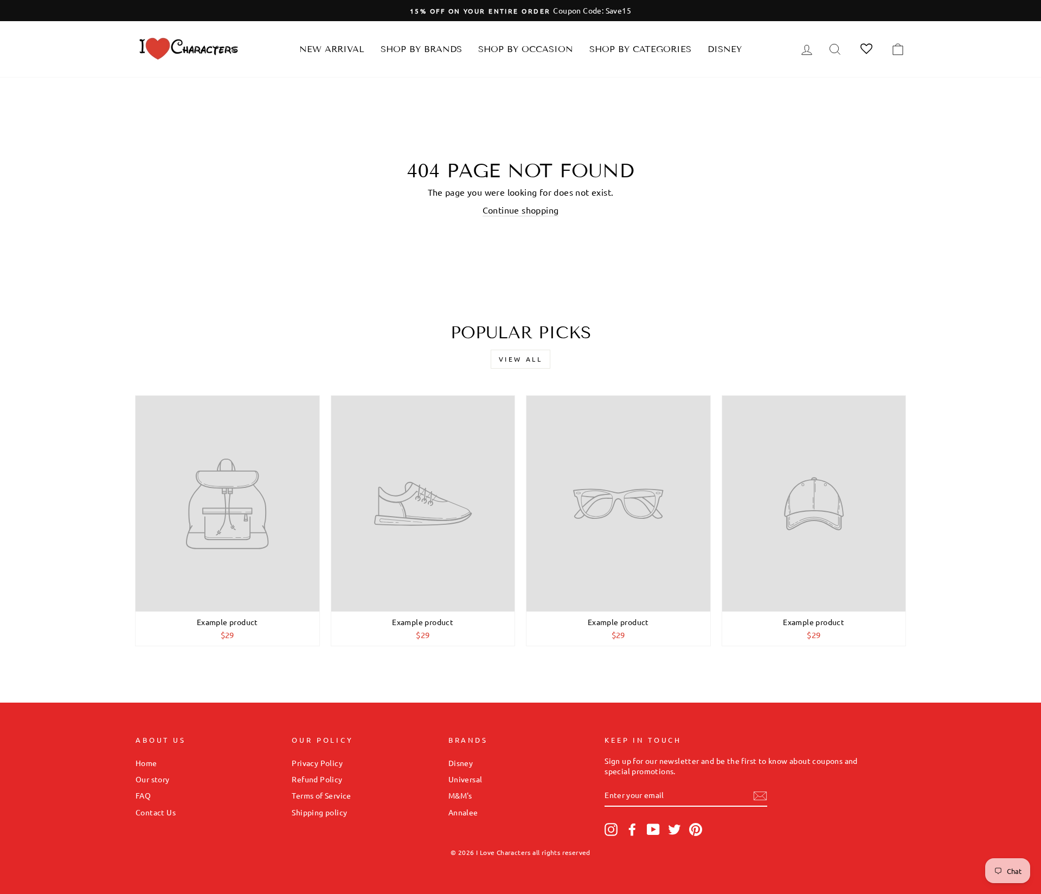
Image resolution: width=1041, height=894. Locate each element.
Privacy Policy (317, 763)
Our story (153, 779)
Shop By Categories (640, 49)
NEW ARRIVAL (331, 49)
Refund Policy (317, 779)
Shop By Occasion (525, 49)
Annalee (463, 812)
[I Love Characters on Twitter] (674, 829)
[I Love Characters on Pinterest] (695, 829)
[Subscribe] (760, 795)
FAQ (143, 795)
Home (146, 763)
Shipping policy (319, 812)
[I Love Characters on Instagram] (611, 829)
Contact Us (156, 812)
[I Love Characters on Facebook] (632, 829)
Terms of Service (321, 795)
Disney (725, 49)
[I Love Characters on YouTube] (653, 829)
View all (521, 359)
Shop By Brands (421, 49)
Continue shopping (521, 209)
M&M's (460, 795)
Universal (465, 779)
